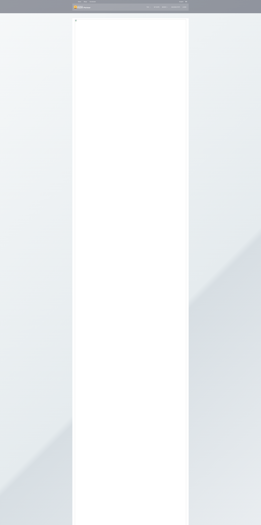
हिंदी (186, 1)
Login (184, 7)
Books (164, 7)
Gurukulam (93, 1)
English (181, 1)
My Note (156, 7)
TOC (148, 7)
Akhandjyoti (175, 7)
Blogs (85, 1)
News (79, 1)
